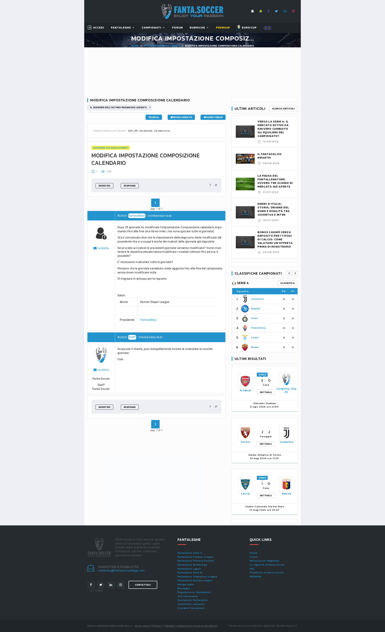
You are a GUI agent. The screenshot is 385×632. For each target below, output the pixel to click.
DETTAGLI (266, 392)
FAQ (252, 569)
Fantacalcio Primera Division (195, 561)
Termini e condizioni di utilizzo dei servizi (190, 626)
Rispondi (130, 186)
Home (134, 46)
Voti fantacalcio (187, 596)
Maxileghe (183, 588)
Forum (177, 28)
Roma (255, 347)
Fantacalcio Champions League (197, 576)
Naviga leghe (185, 584)
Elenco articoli (283, 108)
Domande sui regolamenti (162, 46)
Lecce (245, 493)
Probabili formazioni (191, 608)
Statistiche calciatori (191, 604)
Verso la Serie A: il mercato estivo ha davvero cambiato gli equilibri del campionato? (273, 128)
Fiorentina (258, 328)
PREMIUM (255, 576)
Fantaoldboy (137, 215)
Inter (254, 318)
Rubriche (197, 28)
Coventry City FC (286, 390)
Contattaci (143, 585)
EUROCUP (248, 27)
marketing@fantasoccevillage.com (121, 570)
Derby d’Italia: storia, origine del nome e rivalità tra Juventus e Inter (273, 209)
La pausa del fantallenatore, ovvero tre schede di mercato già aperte (275, 181)
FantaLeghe (121, 28)
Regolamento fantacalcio (194, 592)
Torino (245, 442)
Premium (223, 28)
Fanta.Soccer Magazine (264, 561)
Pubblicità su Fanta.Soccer (267, 572)
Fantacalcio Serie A (189, 553)
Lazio (254, 337)
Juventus (257, 299)
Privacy (157, 626)
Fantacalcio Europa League (194, 580)
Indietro (104, 186)
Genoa (287, 493)
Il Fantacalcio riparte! (269, 156)
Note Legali (142, 626)
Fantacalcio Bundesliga (192, 565)
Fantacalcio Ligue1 (189, 569)
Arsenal (245, 390)
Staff (132, 337)
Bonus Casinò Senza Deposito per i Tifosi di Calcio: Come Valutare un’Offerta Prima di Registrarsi (275, 239)
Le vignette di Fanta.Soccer (267, 565)
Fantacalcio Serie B (189, 572)
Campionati (151, 28)
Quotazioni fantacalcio (192, 600)
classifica (287, 283)
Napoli (255, 308)
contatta (103, 248)
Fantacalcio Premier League (195, 557)
